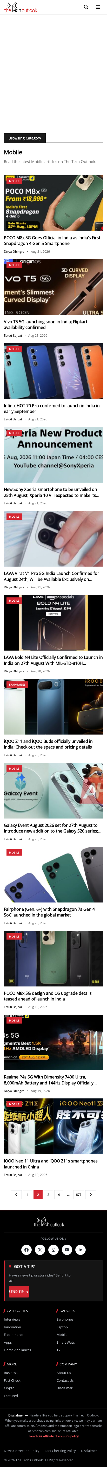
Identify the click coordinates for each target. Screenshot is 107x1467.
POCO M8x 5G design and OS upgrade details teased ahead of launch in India (48, 996)
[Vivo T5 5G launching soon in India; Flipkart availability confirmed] (53, 287)
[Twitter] (40, 1250)
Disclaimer (64, 1388)
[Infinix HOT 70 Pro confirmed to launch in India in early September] (53, 371)
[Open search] (86, 7)
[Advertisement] (53, 70)
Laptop (62, 1327)
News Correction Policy (21, 1450)
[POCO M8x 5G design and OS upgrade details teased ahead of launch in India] (53, 958)
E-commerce (13, 1334)
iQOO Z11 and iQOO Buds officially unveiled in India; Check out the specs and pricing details (48, 744)
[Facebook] (26, 1250)
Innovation (12, 1327)
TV (59, 1350)
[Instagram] (53, 1250)
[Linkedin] (80, 1250)
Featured (11, 1396)
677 (78, 1194)
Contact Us (65, 1380)
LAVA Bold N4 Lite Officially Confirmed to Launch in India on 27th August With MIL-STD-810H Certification (53, 663)
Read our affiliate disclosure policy (54, 1436)
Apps (8, 1342)
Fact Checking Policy (60, 1450)
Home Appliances (17, 1350)
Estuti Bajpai (13, 335)
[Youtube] (67, 1250)
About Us (64, 1373)
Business (10, 1373)
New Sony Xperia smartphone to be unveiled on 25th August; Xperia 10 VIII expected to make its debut (50, 495)
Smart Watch (67, 1342)
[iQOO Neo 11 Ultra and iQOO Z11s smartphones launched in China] (53, 1126)
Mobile (14, 181)
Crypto (9, 1388)
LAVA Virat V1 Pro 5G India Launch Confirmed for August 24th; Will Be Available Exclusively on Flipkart (51, 579)
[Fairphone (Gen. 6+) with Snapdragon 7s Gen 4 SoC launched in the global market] (53, 874)
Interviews (12, 1319)
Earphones (17, 684)
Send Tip (16, 1291)
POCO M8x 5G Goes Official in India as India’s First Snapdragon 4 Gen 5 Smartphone (52, 240)
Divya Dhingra (14, 251)
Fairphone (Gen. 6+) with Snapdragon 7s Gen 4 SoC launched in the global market (49, 912)
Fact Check (12, 1380)
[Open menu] (98, 7)
